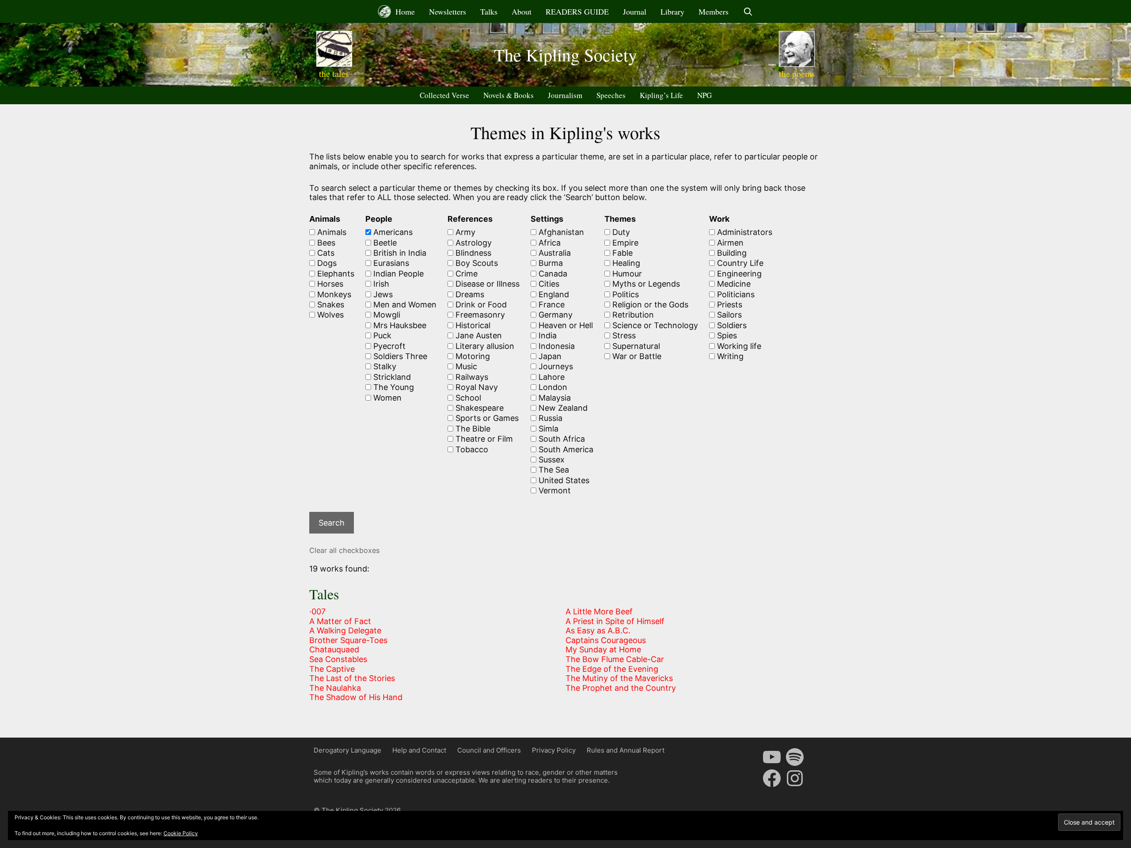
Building (731, 252)
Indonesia (555, 346)
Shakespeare (478, 408)
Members (713, 11)
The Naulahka (335, 688)
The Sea (552, 469)
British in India (398, 252)
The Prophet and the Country (621, 688)
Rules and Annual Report (625, 750)
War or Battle (635, 356)
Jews (382, 294)
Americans (392, 232)
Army (464, 232)
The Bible (471, 428)
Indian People (397, 273)
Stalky (383, 366)
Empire (624, 242)
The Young (392, 387)
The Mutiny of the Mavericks (619, 678)
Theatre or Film (483, 438)
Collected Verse (444, 95)
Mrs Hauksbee (398, 325)
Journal (634, 11)
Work (719, 218)
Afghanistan (560, 232)
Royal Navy (475, 387)
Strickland (391, 377)
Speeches (611, 95)
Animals (324, 218)
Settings (547, 218)
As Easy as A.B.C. (598, 630)
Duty (620, 232)
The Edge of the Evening (612, 669)
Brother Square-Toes (348, 640)
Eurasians (390, 263)
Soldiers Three (399, 356)
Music (465, 366)
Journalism (565, 95)
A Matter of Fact (340, 621)
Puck (381, 335)
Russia (549, 418)
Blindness (472, 252)
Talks (488, 11)
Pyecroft (388, 346)
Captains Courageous (606, 640)
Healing (625, 263)
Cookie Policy (180, 833)
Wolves (329, 314)
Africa (548, 242)
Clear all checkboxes (344, 550)
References (470, 218)
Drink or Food (480, 304)
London (551, 387)
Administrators (743, 232)
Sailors (728, 314)
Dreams (468, 294)
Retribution (632, 314)
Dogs (326, 263)
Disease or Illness (486, 283)
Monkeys (333, 294)
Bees (325, 242)
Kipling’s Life (661, 95)
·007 (317, 611)
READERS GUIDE (577, 11)
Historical (471, 325)
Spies (726, 335)
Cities (547, 283)
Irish (380, 283)
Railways (470, 377)
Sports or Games (486, 418)
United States (562, 480)
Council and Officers (489, 750)
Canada (551, 273)
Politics (624, 294)
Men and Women (403, 304)
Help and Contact (419, 750)
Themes (620, 218)
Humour (626, 273)
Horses (329, 283)
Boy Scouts (475, 263)
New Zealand (562, 408)
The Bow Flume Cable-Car (615, 659)
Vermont (553, 490)
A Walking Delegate (345, 630)
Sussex (550, 459)
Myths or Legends (645, 283)
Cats (324, 252)
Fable (621, 252)
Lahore (550, 377)
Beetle (384, 242)
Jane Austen (477, 335)
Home (404, 11)
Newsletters (447, 11)
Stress (623, 335)
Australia (553, 252)
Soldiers (731, 325)
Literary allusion (483, 346)
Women (386, 397)
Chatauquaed (334, 649)
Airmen (729, 242)
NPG (704, 95)
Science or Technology (654, 325)
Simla (547, 428)
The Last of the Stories (352, 678)
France (550, 304)
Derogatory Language (347, 750)
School (467, 397)
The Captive (332, 669)
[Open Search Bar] (748, 11)
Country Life (739, 263)
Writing (729, 356)
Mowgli (385, 314)
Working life (738, 346)
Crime (465, 273)
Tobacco (470, 449)
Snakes (329, 304)
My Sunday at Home (603, 649)
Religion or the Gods (649, 304)
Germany (554, 314)
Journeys (554, 366)
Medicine (733, 283)
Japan (549, 356)
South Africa (560, 438)
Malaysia (553, 397)
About (521, 11)
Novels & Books (508, 95)
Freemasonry (479, 314)
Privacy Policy (554, 750)
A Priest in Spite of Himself (615, 621)
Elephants (334, 273)
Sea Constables (338, 659)
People (378, 218)
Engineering (738, 273)
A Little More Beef (599, 611)
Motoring (471, 356)
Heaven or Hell (564, 325)
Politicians (735, 294)
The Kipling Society (565, 54)
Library (672, 11)
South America (564, 449)
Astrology (472, 242)
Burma (549, 263)
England (552, 294)
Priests (728, 304)
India (546, 335)
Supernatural (635, 346)
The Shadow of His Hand (355, 697)
